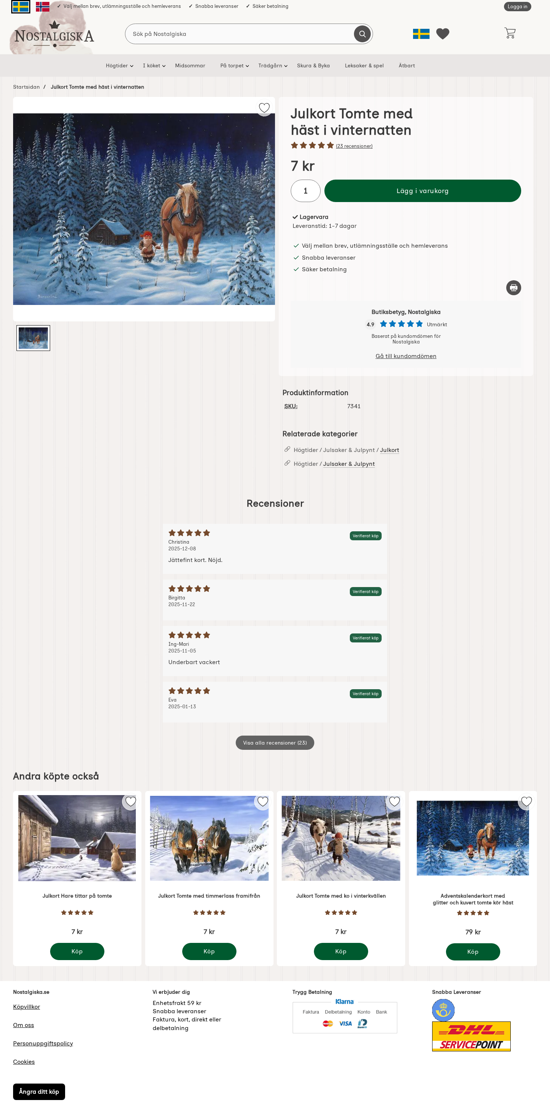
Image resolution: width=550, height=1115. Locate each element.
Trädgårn (270, 65)
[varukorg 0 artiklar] (509, 33)
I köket (151, 65)
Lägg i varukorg (423, 191)
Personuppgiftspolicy (43, 1043)
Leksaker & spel (364, 65)
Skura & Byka (313, 65)
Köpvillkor (26, 1006)
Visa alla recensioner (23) (275, 742)
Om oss (23, 1025)
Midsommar (190, 65)
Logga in (518, 6)
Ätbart (407, 65)
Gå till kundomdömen (406, 356)
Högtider (117, 65)
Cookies (24, 1061)
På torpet (232, 65)
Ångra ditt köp (39, 1092)
